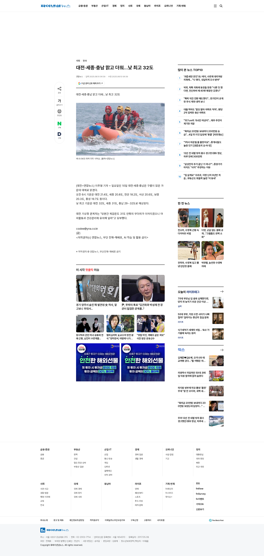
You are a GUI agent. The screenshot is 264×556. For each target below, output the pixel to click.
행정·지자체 (45, 497)
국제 (138, 5)
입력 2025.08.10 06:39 (95, 76)
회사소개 (44, 520)
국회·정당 (200, 458)
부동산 (94, 5)
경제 (114, 5)
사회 (130, 5)
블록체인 (108, 471)
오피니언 (168, 5)
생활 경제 (139, 458)
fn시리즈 (169, 493)
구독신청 (134, 520)
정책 (75, 454)
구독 (59, 128)
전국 (85, 60)
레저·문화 (139, 505)
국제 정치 (78, 493)
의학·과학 (108, 475)
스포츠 (137, 497)
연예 (137, 489)
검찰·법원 (44, 493)
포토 (198, 483)
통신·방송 (108, 458)
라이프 (157, 5)
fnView (199, 488)
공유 (59, 93)
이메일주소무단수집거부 (115, 520)
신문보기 (200, 509)
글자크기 (59, 105)
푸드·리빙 (139, 501)
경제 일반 (139, 454)
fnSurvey (201, 493)
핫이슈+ (168, 497)
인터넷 (107, 466)
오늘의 (188, 292)
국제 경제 (78, 489)
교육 (42, 501)
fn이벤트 (200, 499)
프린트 (59, 115)
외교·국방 (200, 466)
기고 (167, 458)
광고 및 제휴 (58, 520)
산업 (106, 454)
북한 (198, 463)
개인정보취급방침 (76, 520)
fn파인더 (169, 489)
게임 (106, 463)
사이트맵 (160, 520)
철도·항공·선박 (80, 463)
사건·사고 (44, 489)
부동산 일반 (79, 466)
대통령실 (199, 454)
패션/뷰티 (139, 493)
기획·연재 (181, 5)
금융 (42, 454)
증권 (42, 458)
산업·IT (105, 5)
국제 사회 (78, 497)
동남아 (147, 5)
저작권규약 (94, 520)
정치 (122, 5)
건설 (75, 458)
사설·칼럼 (169, 454)
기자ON (200, 504)
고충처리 (147, 520)
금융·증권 (83, 5)
